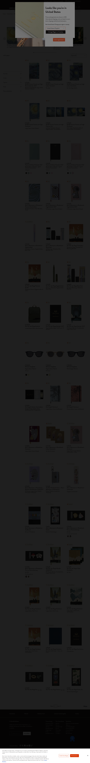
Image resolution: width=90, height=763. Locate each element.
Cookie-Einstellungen (64, 755)
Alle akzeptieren (74, 755)
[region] (45, 756)
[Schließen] (87, 755)
